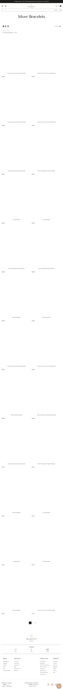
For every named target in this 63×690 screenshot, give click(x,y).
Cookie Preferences (7, 686)
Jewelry (5, 665)
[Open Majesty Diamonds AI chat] (59, 686)
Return (54, 668)
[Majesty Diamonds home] (31, 6)
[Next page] (35, 623)
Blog (15, 666)
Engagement (6, 661)
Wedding (5, 663)
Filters (56, 26)
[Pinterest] (56, 684)
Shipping (55, 666)
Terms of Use (32, 686)
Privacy (54, 670)
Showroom (16, 663)
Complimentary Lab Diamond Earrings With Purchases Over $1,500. (31, 1)
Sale (4, 668)
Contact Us (16, 665)
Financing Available (7, 683)
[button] (3, 26)
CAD (4, 684)
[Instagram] (52, 684)
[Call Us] (56, 6)
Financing (55, 661)
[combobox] (56, 10)
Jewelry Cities (17, 668)
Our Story (16, 661)
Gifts (4, 666)
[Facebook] (48, 684)
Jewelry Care (43, 670)
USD (8, 684)
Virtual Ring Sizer (44, 672)
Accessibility (43, 674)
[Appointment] (5, 6)
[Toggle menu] (3, 6)
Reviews (16, 670)
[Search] (60, 10)
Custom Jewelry (6, 670)
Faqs (54, 672)
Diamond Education (44, 665)
